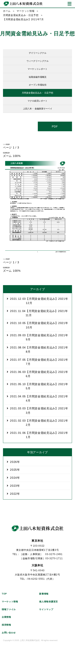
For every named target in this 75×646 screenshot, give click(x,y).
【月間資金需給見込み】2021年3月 (39, 410)
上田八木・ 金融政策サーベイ (37, 108)
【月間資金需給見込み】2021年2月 (39, 422)
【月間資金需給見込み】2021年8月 (39, 349)
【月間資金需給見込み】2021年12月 (39, 301)
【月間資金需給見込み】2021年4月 (39, 398)
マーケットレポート (37, 69)
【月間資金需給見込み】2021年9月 (39, 337)
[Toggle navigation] (69, 4)
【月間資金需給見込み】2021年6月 (39, 374)
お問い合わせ (9, 632)
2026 (13, 461)
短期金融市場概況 (37, 77)
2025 (13, 469)
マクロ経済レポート (37, 101)
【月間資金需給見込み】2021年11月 (39, 313)
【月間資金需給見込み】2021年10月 (39, 325)
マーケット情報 (25, 11)
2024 (13, 477)
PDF (55, 126)
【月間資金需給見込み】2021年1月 (39, 435)
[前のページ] (4, 144)
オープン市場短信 (37, 85)
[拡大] (7, 152)
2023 (13, 485)
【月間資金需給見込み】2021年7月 (39, 361)
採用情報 (6, 625)
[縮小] (4, 152)
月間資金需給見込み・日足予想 (21, 15)
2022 (13, 493)
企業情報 (6, 617)
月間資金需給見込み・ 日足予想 (37, 93)
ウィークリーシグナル (38, 61)
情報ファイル (9, 609)
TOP (4, 594)
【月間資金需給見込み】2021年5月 (39, 386)
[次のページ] (7, 144)
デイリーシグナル (37, 53)
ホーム (7, 11)
